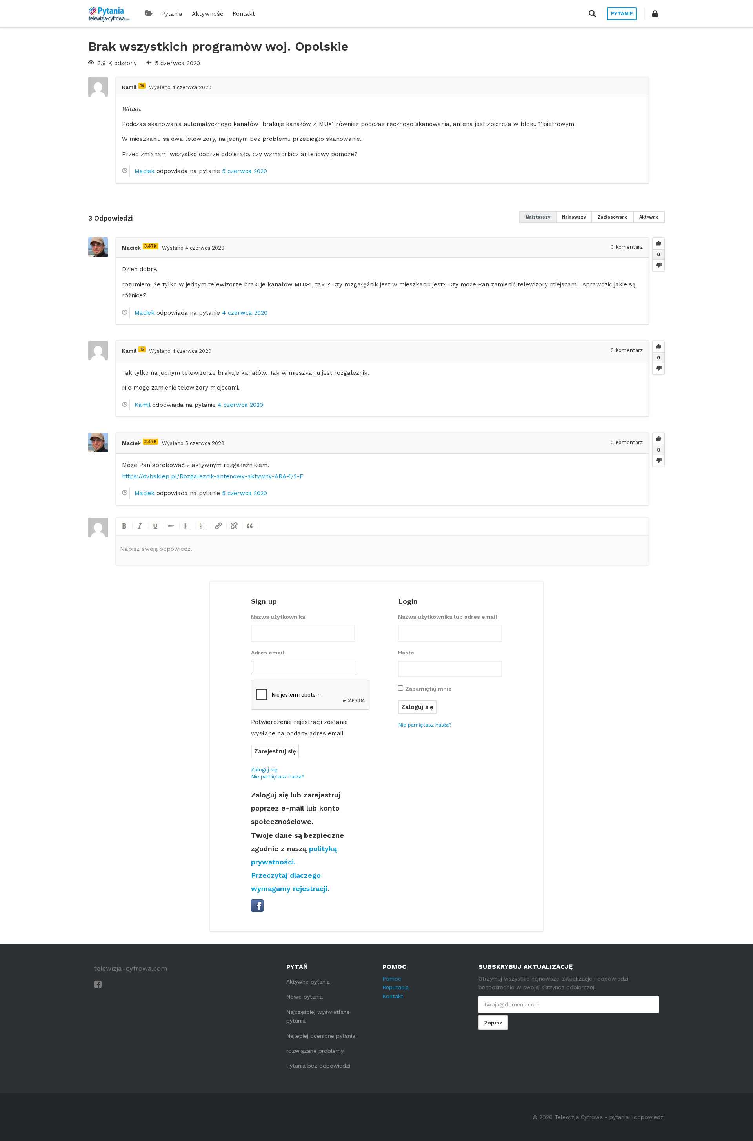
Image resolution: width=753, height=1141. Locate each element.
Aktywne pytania (308, 982)
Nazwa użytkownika (278, 617)
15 (142, 85)
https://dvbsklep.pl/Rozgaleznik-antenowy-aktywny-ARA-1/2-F (212, 476)
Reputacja (395, 987)
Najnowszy (574, 217)
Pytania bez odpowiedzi (318, 1066)
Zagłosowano (613, 217)
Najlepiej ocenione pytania (320, 1036)
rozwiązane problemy (315, 1051)
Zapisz (493, 1022)
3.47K (150, 246)
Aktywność (207, 13)
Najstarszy (538, 217)
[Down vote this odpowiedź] (658, 265)
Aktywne (648, 217)
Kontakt (244, 13)
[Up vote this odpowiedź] (658, 244)
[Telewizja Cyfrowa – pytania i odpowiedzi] (109, 14)
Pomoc (391, 978)
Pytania (171, 13)
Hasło (406, 652)
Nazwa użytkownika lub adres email (447, 617)
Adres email (267, 652)
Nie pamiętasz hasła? (277, 777)
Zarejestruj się (275, 751)
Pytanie (622, 13)
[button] (655, 14)
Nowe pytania (304, 996)
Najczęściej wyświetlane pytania (318, 1016)
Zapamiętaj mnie (428, 688)
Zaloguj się (264, 770)
